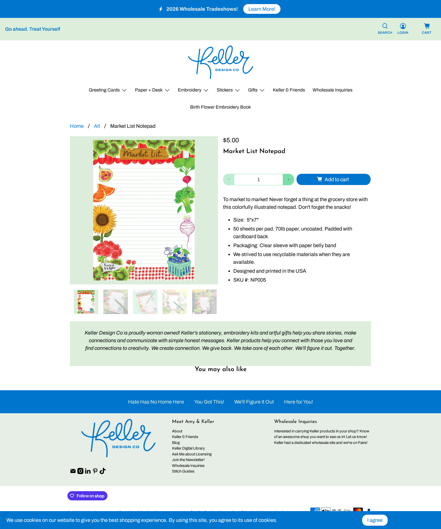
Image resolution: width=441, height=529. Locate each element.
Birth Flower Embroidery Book (220, 107)
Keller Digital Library (188, 448)
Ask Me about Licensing (192, 454)
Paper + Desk (149, 90)
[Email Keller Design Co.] (73, 473)
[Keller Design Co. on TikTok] (103, 473)
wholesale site (323, 443)
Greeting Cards (104, 90)
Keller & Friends (289, 90)
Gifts (253, 90)
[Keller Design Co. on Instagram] (80, 473)
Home (77, 126)
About (177, 431)
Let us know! (356, 437)
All (97, 126)
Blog (176, 443)
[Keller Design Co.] (220, 62)
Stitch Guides (183, 471)
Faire (362, 443)
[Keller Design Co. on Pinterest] (95, 473)
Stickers (225, 90)
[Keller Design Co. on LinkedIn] (88, 473)
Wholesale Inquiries (332, 90)
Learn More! (261, 9)
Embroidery (189, 90)
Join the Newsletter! (188, 460)
